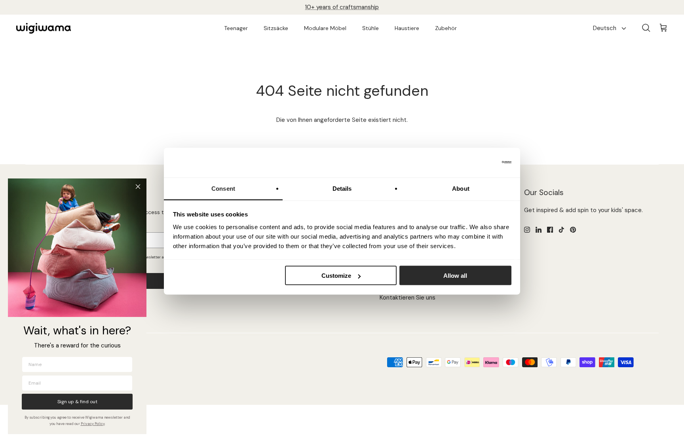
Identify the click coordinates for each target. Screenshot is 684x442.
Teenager (236, 28)
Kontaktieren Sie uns (407, 298)
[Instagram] (527, 230)
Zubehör (446, 28)
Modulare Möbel (325, 28)
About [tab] (460, 188)
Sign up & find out (77, 401)
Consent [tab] (223, 188)
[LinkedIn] (539, 230)
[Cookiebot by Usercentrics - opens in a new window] (476, 163)
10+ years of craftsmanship (342, 7)
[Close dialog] (138, 187)
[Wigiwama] (43, 28)
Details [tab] (342, 188)
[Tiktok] (561, 230)
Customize (336, 275)
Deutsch (604, 28)
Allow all (455, 275)
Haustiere (407, 28)
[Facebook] (550, 230)
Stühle (370, 28)
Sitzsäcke (276, 28)
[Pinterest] (573, 230)
